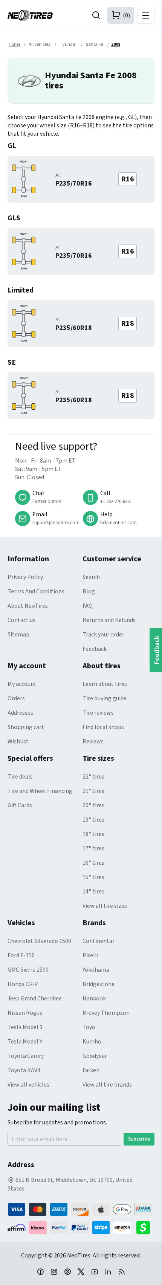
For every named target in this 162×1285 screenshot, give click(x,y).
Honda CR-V (23, 984)
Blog (89, 591)
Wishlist (18, 741)
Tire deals (20, 777)
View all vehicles (28, 1085)
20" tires (93, 805)
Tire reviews (98, 713)
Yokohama (96, 970)
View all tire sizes (105, 906)
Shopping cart (26, 727)
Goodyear (95, 1056)
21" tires (93, 791)
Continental (98, 941)
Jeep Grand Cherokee (35, 998)
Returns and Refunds (109, 620)
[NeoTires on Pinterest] (67, 1271)
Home (14, 44)
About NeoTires (28, 606)
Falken (91, 1070)
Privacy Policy (25, 577)
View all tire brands (107, 1085)
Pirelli (90, 955)
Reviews (93, 741)
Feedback (95, 649)
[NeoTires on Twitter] (81, 1271)
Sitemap (18, 634)
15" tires (93, 877)
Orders (16, 698)
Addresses (20, 713)
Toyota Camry (26, 1056)
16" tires (93, 863)
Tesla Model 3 (25, 1027)
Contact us (21, 620)
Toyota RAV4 (24, 1070)
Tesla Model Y (25, 1041)
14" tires (93, 891)
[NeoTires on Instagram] (54, 1271)
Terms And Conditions (36, 591)
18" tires (93, 834)
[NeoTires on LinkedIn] (108, 1271)
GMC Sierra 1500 (28, 970)
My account (22, 684)
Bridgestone (99, 984)
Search (91, 577)
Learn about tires (105, 684)
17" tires (93, 848)
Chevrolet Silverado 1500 (39, 941)
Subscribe (139, 1139)
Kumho (92, 1041)
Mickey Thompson (106, 1013)
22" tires (93, 777)
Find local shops (103, 727)
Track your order (103, 634)
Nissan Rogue (25, 1013)
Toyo (89, 1027)
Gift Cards (20, 805)
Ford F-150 (21, 955)
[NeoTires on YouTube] (94, 1271)
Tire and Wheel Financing (40, 791)
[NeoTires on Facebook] (40, 1271)
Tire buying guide (105, 698)
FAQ (88, 606)
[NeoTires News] (121, 1271)
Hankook (94, 998)
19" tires (93, 820)
